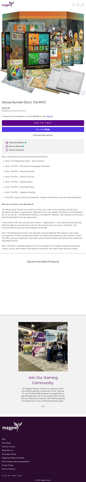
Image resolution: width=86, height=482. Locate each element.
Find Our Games (8, 447)
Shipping (5, 111)
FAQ (3, 439)
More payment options (43, 135)
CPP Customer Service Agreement (16, 461)
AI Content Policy (9, 454)
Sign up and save (12, 476)
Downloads (6, 443)
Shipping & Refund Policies (13, 458)
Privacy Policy (7, 465)
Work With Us (7, 450)
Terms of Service (8, 469)
